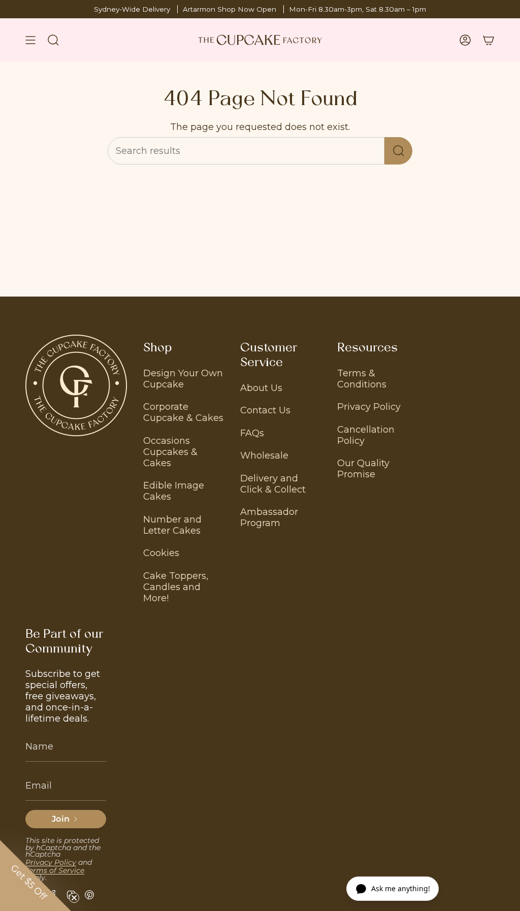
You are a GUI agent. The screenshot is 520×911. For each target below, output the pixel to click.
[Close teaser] (74, 898)
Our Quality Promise (363, 469)
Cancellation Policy (366, 435)
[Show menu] (30, 40)
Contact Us (265, 410)
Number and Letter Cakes (172, 525)
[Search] (398, 151)
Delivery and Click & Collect (273, 484)
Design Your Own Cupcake (183, 379)
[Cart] (488, 40)
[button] (35, 875)
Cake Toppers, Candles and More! (175, 587)
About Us (261, 388)
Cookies (161, 553)
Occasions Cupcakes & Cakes (170, 452)
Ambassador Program (269, 517)
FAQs (252, 433)
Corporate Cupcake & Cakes (183, 412)
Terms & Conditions (361, 379)
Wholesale (264, 455)
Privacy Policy (369, 406)
